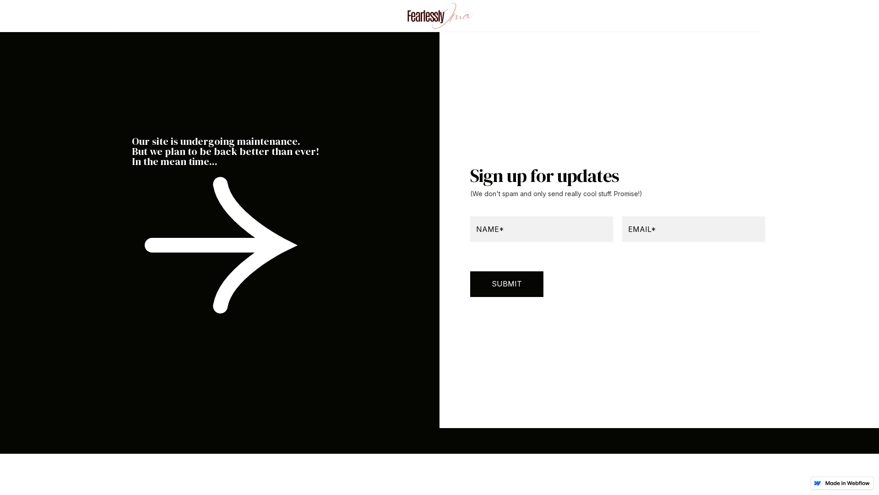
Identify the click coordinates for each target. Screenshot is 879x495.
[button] (145, 16)
